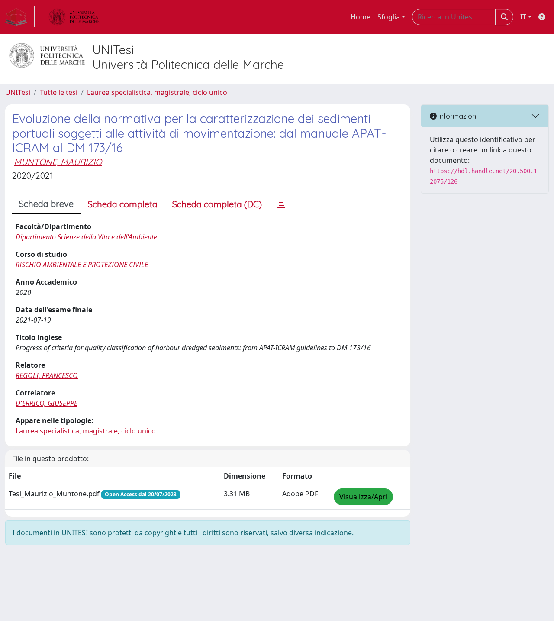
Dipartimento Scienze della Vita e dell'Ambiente (86, 237)
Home (360, 17)
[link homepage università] (74, 16)
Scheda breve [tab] (46, 203)
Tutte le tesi (58, 92)
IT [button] (523, 17)
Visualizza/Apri (363, 496)
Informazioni (457, 116)
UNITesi (17, 92)
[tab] (281, 204)
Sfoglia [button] (388, 17)
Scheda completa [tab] (123, 204)
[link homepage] (20, 16)
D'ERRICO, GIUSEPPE (46, 403)
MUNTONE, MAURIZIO (58, 161)
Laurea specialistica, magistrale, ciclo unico (157, 92)
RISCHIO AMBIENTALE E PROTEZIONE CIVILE (82, 264)
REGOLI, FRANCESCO (47, 375)
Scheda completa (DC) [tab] (217, 204)
